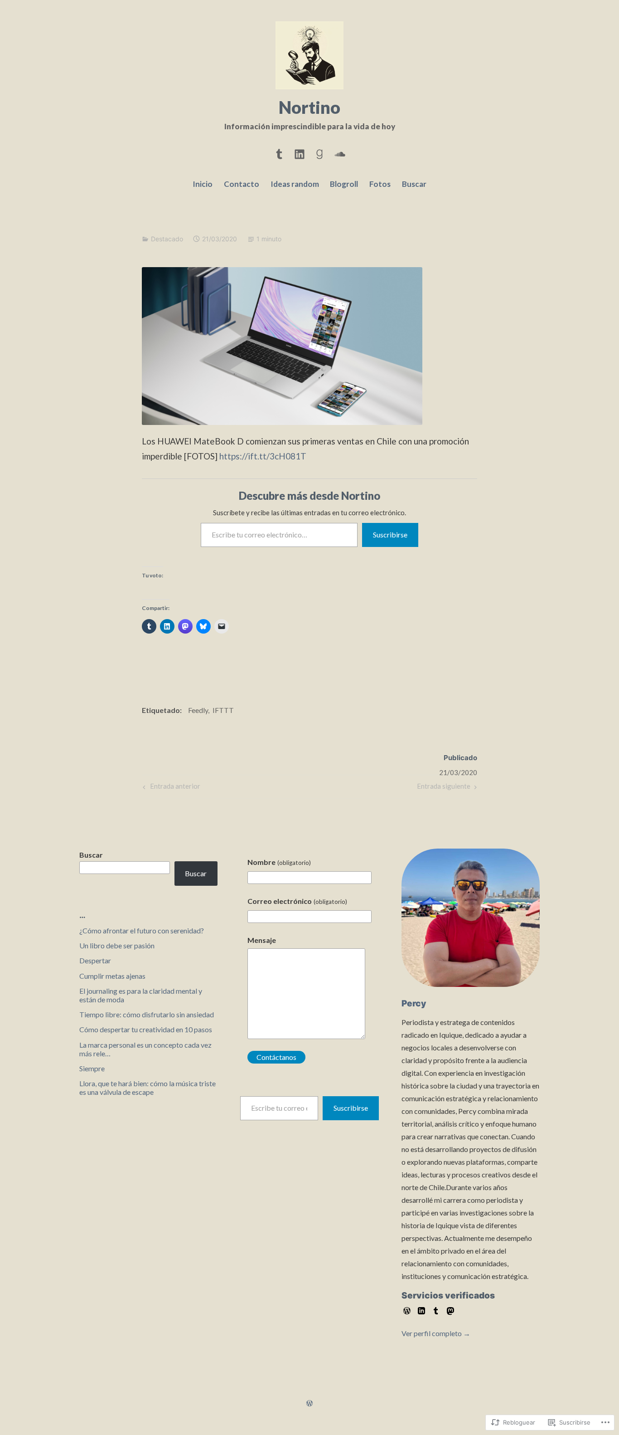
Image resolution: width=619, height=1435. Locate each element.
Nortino (309, 107)
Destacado (167, 239)
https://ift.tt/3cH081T (262, 456)
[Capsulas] (279, 152)
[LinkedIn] (299, 152)
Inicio (203, 184)
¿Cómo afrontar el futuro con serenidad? (141, 930)
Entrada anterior (170, 788)
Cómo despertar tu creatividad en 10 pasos (145, 1029)
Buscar (414, 184)
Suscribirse (390, 534)
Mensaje (261, 940)
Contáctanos (276, 1057)
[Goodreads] (319, 152)
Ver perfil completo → (435, 1333)
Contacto (241, 184)
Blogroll (344, 184)
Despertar (95, 960)
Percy (413, 1003)
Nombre (278, 862)
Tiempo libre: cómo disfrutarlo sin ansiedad (146, 1014)
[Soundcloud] (340, 152)
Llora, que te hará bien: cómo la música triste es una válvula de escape (147, 1087)
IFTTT (223, 710)
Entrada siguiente (443, 788)
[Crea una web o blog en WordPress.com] (309, 1403)
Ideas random (295, 184)
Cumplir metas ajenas (112, 975)
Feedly (198, 710)
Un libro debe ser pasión (117, 945)
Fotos (380, 184)
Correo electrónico (297, 901)
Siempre (92, 1068)
